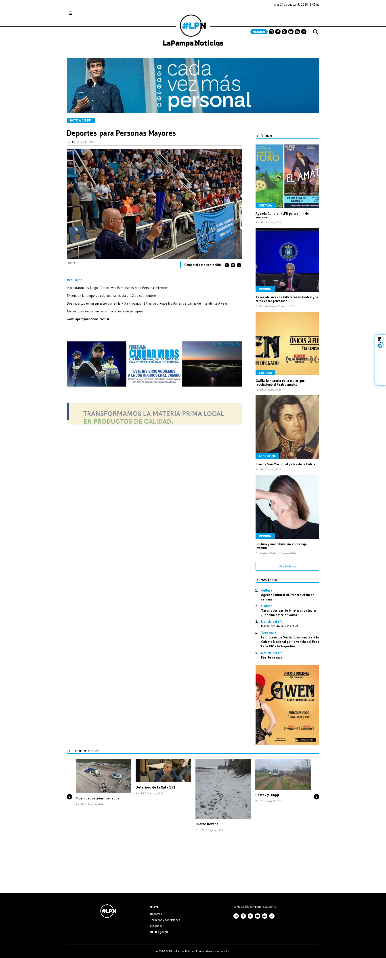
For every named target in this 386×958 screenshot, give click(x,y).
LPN (73, 142)
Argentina (267, 456)
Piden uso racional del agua (97, 798)
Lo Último (264, 136)
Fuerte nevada (271, 657)
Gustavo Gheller (269, 553)
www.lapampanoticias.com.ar (88, 319)
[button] (69, 789)
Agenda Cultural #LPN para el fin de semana (282, 215)
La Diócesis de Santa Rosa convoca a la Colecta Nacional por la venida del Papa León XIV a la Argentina (290, 641)
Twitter (284, 31)
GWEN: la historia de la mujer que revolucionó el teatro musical (280, 383)
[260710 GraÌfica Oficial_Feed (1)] (287, 744)
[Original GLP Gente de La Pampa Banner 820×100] (154, 423)
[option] (103, 783)
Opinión (265, 289)
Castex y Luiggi (267, 795)
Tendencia (268, 633)
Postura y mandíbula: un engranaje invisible (281, 546)
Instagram (271, 31)
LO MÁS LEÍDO (266, 579)
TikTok (303, 31)
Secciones (82, 13)
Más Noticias (287, 566)
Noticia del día (81, 120)
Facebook (278, 31)
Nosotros (259, 31)
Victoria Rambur (268, 306)
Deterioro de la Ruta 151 (279, 626)
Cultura (265, 205)
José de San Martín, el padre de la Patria (285, 464)
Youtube (291, 31)
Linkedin (297, 31)
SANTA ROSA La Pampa (291, 15)
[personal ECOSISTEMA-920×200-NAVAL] (193, 112)
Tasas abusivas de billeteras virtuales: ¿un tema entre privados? (287, 299)
